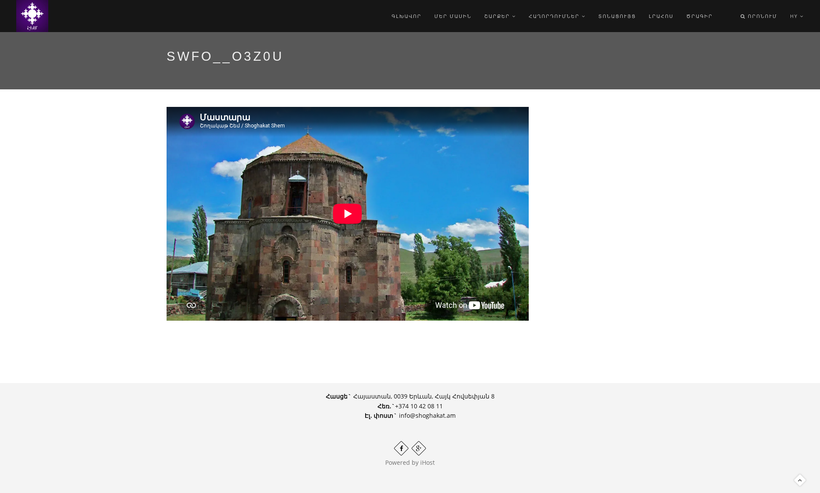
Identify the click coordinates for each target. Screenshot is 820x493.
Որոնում (761, 16)
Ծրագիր (699, 16)
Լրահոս (661, 16)
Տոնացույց (617, 16)
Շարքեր (498, 16)
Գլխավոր (407, 16)
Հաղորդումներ (555, 16)
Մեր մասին (453, 16)
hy (795, 16)
